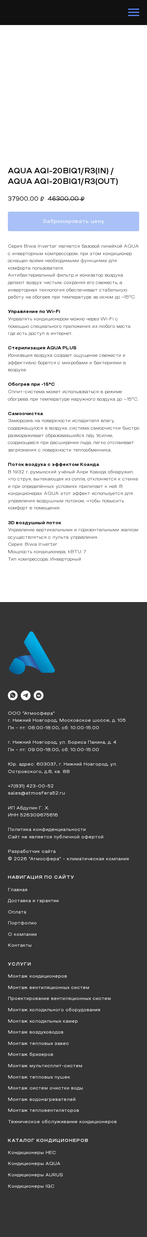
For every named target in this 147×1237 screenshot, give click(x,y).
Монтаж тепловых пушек (39, 1077)
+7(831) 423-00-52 (31, 786)
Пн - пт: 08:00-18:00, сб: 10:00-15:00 (53, 728)
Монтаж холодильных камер (43, 1021)
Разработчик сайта (32, 852)
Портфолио (22, 923)
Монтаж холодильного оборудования (54, 1010)
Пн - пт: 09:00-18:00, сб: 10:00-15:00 (53, 750)
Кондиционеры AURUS (35, 1175)
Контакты (20, 946)
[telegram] (26, 695)
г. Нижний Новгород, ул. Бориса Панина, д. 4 (62, 742)
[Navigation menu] (133, 12)
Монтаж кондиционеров (37, 976)
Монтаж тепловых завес (38, 1044)
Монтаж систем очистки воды (45, 1088)
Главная (17, 890)
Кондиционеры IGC (31, 1186)
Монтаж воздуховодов (36, 1032)
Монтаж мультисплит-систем (45, 1066)
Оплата (17, 912)
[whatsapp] (13, 695)
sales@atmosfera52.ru (36, 793)
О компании (22, 935)
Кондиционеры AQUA (34, 1164)
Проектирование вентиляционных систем (59, 999)
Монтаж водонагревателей (42, 1100)
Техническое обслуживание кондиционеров (62, 1122)
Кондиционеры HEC (32, 1153)
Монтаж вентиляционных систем (48, 988)
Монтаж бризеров (30, 1055)
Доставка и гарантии (33, 901)
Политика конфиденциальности (47, 830)
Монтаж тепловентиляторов (43, 1111)
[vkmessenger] (39, 695)
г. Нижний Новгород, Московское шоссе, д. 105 (67, 721)
